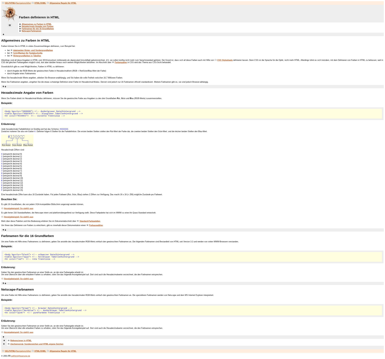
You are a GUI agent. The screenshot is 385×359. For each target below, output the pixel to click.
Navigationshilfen (23, 3)
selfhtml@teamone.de (20, 356)
